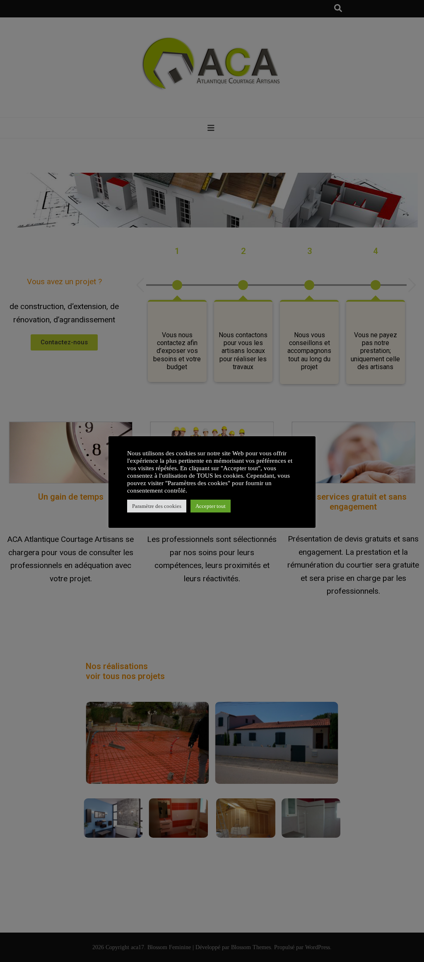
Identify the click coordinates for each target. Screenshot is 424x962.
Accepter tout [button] (210, 506)
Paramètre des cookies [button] (156, 506)
